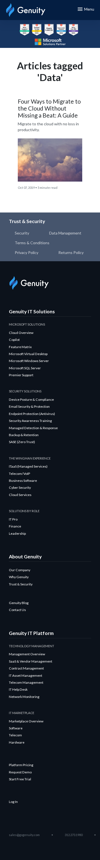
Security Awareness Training (30, 421)
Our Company (19, 570)
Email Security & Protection (29, 406)
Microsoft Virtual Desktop (28, 354)
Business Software (23, 480)
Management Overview (27, 654)
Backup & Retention (24, 435)
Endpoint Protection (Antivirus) (32, 414)
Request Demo (20, 772)
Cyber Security (20, 487)
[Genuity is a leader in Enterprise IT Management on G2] (24, 29)
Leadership (17, 533)
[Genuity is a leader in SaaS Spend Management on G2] (37, 29)
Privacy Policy (26, 252)
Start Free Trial (20, 779)
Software (15, 728)
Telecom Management (26, 682)
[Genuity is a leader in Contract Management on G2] (61, 29)
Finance (15, 526)
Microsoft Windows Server (29, 361)
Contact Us (17, 610)
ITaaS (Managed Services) (28, 466)
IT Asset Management (25, 675)
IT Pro (13, 519)
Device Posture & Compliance (31, 399)
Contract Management (26, 668)
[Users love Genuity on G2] (49, 29)
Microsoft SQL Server (25, 368)
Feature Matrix (20, 347)
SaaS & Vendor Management (30, 661)
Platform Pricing (21, 765)
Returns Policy (71, 252)
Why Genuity (19, 577)
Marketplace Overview (26, 721)
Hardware (16, 742)
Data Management (65, 233)
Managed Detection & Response (33, 428)
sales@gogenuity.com (24, 835)
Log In (13, 802)
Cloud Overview (21, 333)
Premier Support (21, 375)
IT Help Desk (18, 689)
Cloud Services (20, 495)
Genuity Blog (19, 603)
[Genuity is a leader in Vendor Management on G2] (73, 29)
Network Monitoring (24, 697)
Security (22, 233)
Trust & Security (20, 584)
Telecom (15, 735)
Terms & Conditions (32, 242)
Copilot (14, 340)
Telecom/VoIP (19, 473)
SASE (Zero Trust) (22, 442)
